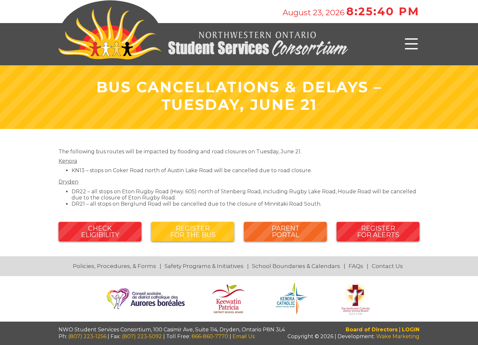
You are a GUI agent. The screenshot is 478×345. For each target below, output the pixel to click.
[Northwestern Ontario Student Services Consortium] (203, 44)
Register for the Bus (193, 231)
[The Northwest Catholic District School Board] (356, 298)
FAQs (356, 266)
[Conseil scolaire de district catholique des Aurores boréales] (146, 298)
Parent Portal (285, 231)
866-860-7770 (210, 336)
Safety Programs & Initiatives (204, 266)
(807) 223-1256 (87, 336)
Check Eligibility (100, 231)
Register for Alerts (378, 231)
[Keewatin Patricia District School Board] (229, 298)
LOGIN (410, 329)
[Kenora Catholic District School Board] (293, 298)
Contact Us (387, 266)
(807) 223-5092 (142, 336)
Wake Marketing (397, 336)
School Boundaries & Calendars (296, 266)
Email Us (243, 336)
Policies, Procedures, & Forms (114, 266)
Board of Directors (372, 329)
